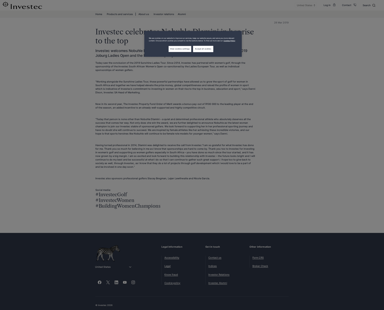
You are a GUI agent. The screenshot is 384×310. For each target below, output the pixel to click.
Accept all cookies (203, 49)
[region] (193, 44)
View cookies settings (180, 49)
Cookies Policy (229, 41)
